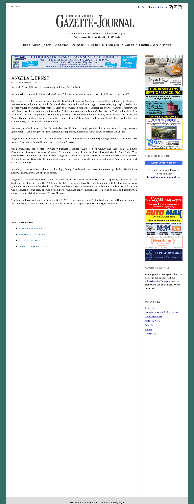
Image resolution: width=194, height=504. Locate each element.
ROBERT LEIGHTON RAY (32, 234)
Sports (148, 329)
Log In (137, 7)
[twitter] (171, 7)
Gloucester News (153, 316)
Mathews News (152, 320)
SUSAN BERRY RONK (30, 228)
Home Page (151, 308)
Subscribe (162, 7)
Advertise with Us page (156, 281)
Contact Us (150, 333)
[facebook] (175, 7)
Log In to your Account (163, 163)
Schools (149, 325)
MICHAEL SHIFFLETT (31, 240)
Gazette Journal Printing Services (162, 312)
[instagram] (180, 7)
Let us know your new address (163, 177)
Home (26, 44)
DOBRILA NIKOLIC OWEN (33, 246)
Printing (167, 44)
